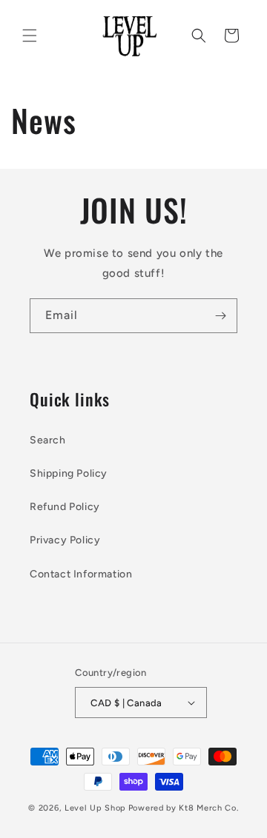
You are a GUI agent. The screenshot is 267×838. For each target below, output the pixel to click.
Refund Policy (65, 506)
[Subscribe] (220, 315)
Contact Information (81, 574)
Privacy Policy (65, 540)
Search (48, 440)
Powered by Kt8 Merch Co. (183, 808)
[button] (29, 35)
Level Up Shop (95, 808)
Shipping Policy (69, 473)
